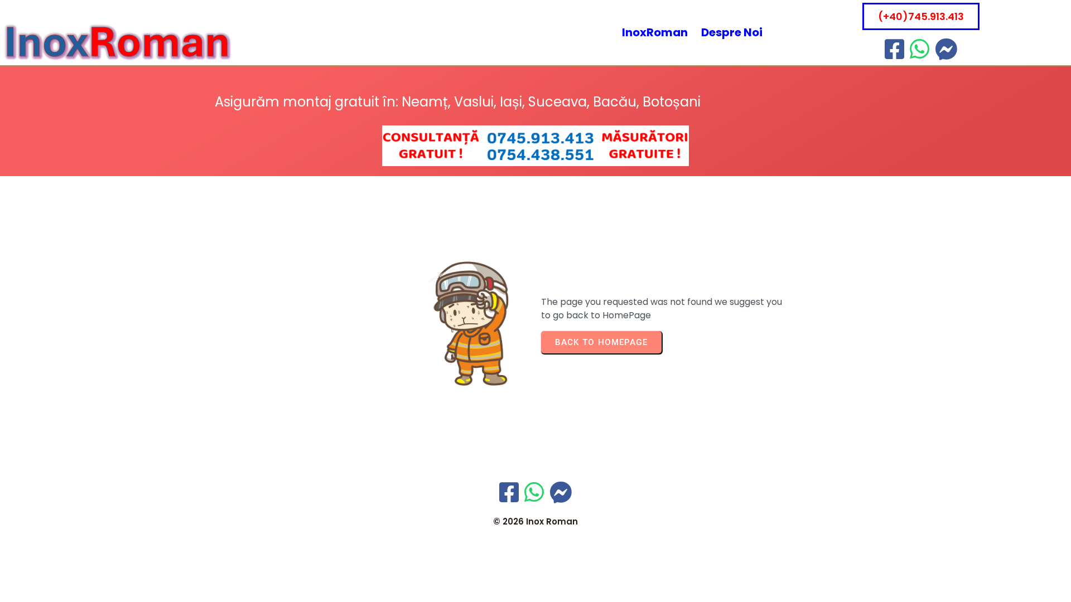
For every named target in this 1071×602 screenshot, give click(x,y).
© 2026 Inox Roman (535, 521)
